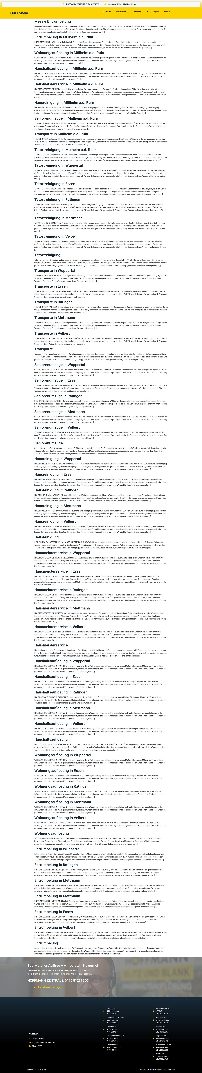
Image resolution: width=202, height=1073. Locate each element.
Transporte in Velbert (52, 333)
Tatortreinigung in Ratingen (57, 199)
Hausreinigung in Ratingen (56, 490)
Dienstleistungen (122, 12)
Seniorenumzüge (48, 443)
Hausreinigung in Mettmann (57, 506)
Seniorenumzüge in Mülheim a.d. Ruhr (66, 118)
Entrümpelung (46, 943)
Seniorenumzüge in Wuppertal (59, 364)
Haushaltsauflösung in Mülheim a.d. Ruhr (68, 68)
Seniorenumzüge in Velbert (57, 427)
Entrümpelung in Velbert (54, 927)
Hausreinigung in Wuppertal (57, 459)
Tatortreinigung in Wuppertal (58, 165)
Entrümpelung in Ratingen (56, 865)
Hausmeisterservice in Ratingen (60, 590)
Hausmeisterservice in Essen (58, 571)
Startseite (107, 12)
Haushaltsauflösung (51, 739)
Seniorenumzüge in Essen (56, 380)
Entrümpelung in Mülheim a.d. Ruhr (64, 37)
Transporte (43, 349)
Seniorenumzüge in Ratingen (58, 396)
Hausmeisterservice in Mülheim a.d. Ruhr (68, 84)
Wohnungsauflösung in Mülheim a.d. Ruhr (69, 53)
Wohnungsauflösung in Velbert (60, 818)
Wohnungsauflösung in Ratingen (61, 786)
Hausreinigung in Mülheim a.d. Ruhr (64, 102)
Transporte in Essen (51, 286)
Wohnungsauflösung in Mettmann (62, 802)
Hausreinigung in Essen (54, 474)
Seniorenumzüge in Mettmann (59, 412)
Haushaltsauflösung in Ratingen (60, 692)
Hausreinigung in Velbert (55, 521)
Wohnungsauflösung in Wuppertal (62, 755)
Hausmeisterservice (51, 645)
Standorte (138, 12)
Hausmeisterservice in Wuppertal (62, 553)
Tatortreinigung (47, 255)
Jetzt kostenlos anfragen (47, 987)
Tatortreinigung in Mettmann (58, 218)
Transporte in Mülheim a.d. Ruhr (61, 134)
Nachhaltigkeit (153, 12)
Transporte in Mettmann (54, 317)
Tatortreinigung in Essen (54, 184)
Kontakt (167, 12)
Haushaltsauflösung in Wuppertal (62, 661)
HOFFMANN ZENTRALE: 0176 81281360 (57, 980)
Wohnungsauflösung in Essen (59, 770)
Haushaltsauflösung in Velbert (59, 723)
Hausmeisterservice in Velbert (59, 627)
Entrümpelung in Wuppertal (57, 849)
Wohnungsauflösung (51, 833)
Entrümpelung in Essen (53, 912)
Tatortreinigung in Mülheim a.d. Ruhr (65, 149)
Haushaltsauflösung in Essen (58, 676)
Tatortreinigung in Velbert (56, 236)
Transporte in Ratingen (53, 302)
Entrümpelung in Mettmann (57, 880)
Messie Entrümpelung (52, 21)
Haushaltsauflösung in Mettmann (62, 708)
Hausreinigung (46, 537)
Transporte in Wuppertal (54, 270)
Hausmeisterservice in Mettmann (62, 608)
